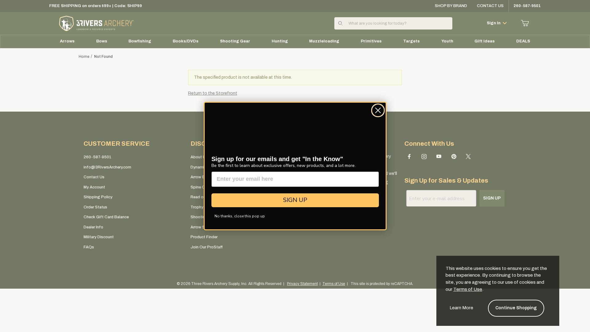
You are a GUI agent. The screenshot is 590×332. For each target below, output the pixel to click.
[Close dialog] (378, 110)
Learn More (461, 307)
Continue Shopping (516, 308)
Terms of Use (467, 289)
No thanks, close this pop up (239, 216)
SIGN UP (295, 200)
